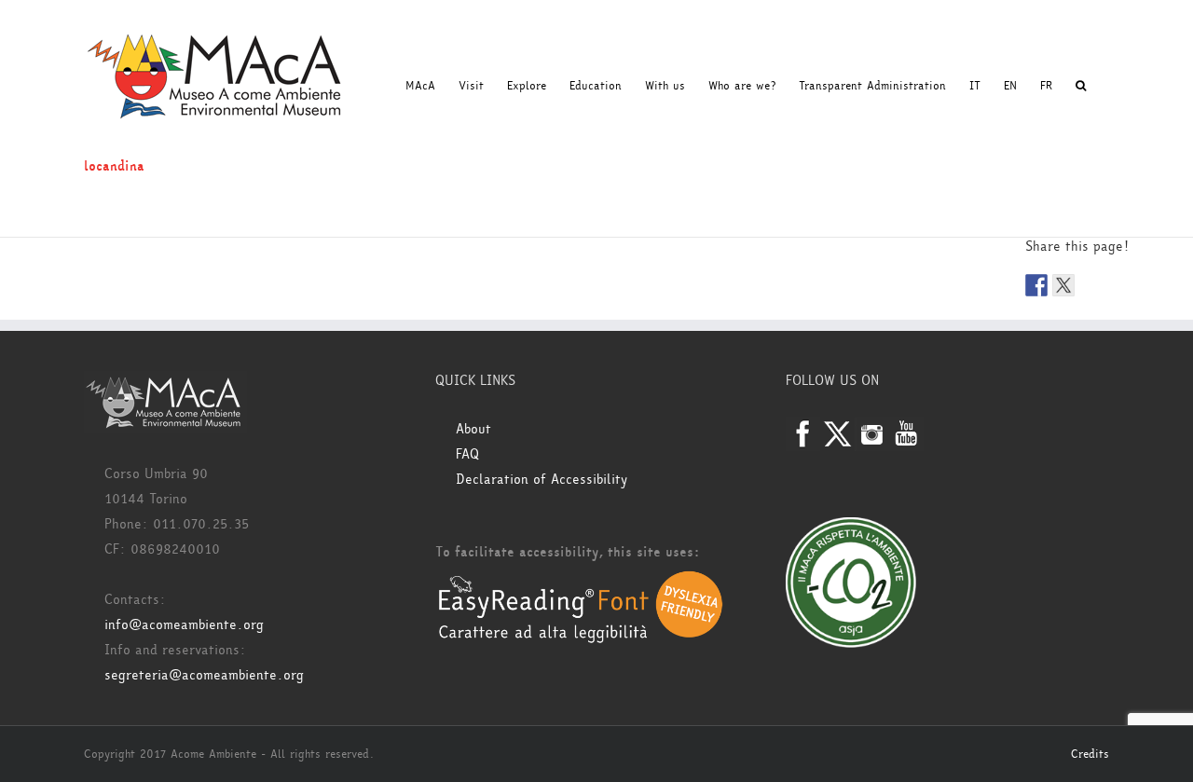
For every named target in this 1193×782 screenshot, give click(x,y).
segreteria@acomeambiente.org (204, 675)
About (473, 429)
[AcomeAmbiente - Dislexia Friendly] (580, 580)
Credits (1090, 754)
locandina (114, 166)
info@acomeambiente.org (184, 625)
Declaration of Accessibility (541, 479)
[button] (1081, 86)
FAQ (467, 454)
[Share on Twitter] (1063, 285)
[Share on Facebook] (1036, 285)
